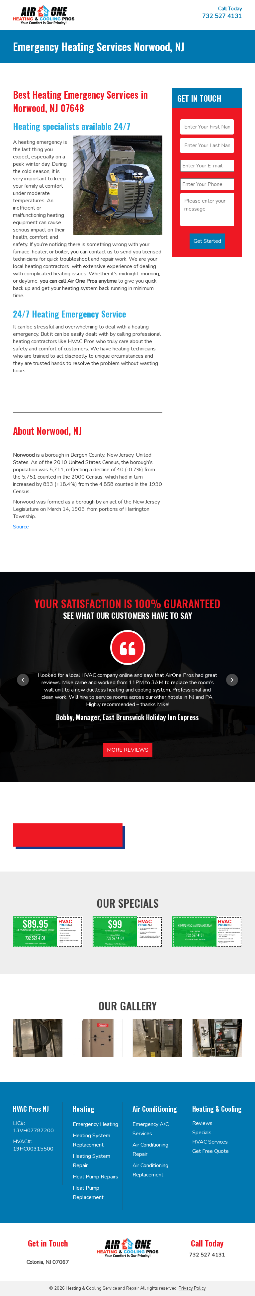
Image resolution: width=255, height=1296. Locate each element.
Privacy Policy (192, 1288)
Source (21, 526)
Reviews (202, 1123)
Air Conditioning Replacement (150, 1170)
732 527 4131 (222, 16)
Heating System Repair (91, 1161)
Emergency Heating (95, 1124)
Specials (202, 1132)
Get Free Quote (210, 1151)
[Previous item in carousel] (23, 680)
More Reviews (127, 750)
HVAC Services (210, 1142)
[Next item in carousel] (232, 680)
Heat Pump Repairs (95, 1176)
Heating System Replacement (91, 1140)
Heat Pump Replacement (88, 1192)
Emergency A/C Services (150, 1129)
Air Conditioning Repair (150, 1149)
